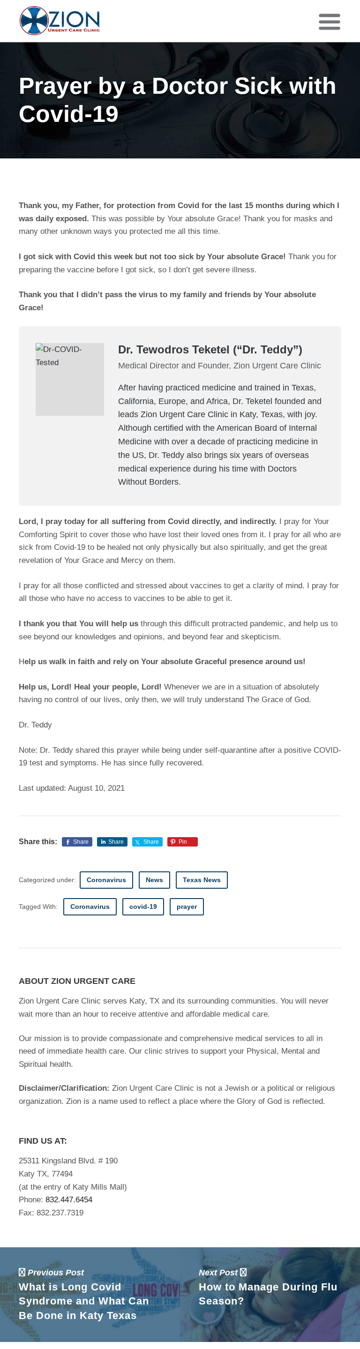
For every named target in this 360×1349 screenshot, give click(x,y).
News (154, 880)
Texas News (202, 880)
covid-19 (143, 906)
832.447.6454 (68, 1199)
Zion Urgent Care (60, 20)
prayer (187, 906)
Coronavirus (106, 880)
